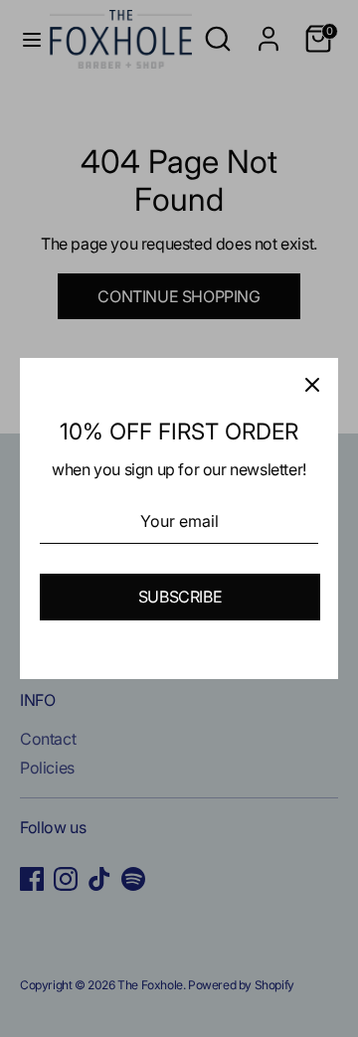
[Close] (312, 384)
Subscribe (180, 596)
